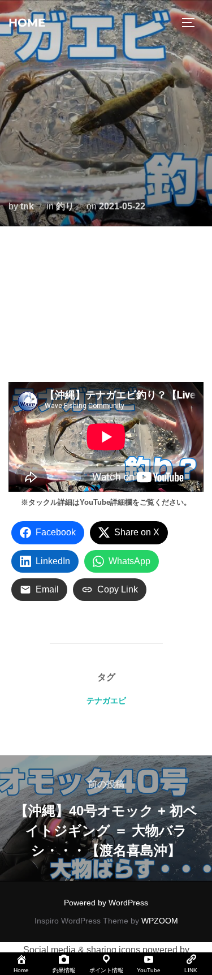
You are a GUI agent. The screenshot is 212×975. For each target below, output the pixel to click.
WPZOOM (159, 920)
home (26, 22)
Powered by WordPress (106, 902)
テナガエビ (106, 700)
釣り (65, 206)
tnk (27, 206)
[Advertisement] (106, 307)
